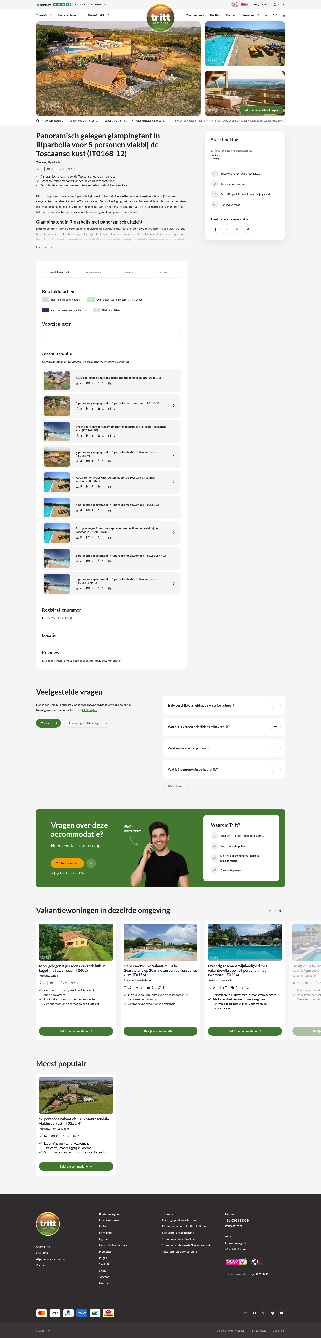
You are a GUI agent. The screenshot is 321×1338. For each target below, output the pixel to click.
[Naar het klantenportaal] (284, 15)
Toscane (104, 1276)
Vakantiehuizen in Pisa (117, 120)
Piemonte (105, 1251)
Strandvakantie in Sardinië (178, 1239)
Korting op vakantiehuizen (179, 1220)
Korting (215, 15)
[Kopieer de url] (248, 229)
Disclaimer (278, 1330)
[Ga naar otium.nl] (259, 1274)
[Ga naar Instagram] (245, 1313)
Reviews (163, 271)
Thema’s (41, 15)
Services (248, 15)
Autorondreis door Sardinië (179, 1251)
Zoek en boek (195, 15)
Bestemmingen (67, 15)
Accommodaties (54, 120)
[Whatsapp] (91, 863)
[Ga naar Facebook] (254, 1313)
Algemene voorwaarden (51, 1259)
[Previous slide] (269, 910)
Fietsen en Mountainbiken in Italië (184, 1226)
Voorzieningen (93, 271)
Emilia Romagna (109, 1220)
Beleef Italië (96, 15)
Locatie (128, 271)
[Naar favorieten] (275, 15)
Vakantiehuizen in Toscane (83, 120)
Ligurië (103, 1239)
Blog (264, 4)
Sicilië (102, 1270)
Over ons (42, 1252)
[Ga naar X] (263, 1313)
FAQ (256, 4)
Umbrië (104, 1283)
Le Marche (105, 1232)
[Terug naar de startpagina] (160, 18)
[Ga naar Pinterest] (272, 1313)
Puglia (103, 1258)
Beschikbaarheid (59, 271)
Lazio (102, 1226)
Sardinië (104, 1264)
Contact (231, 15)
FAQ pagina (89, 710)
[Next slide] (280, 910)
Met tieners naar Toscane (178, 1232)
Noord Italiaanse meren (114, 1245)
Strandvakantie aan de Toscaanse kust (186, 1245)
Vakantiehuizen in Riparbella (150, 120)
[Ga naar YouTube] (281, 1313)
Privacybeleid (258, 1330)
